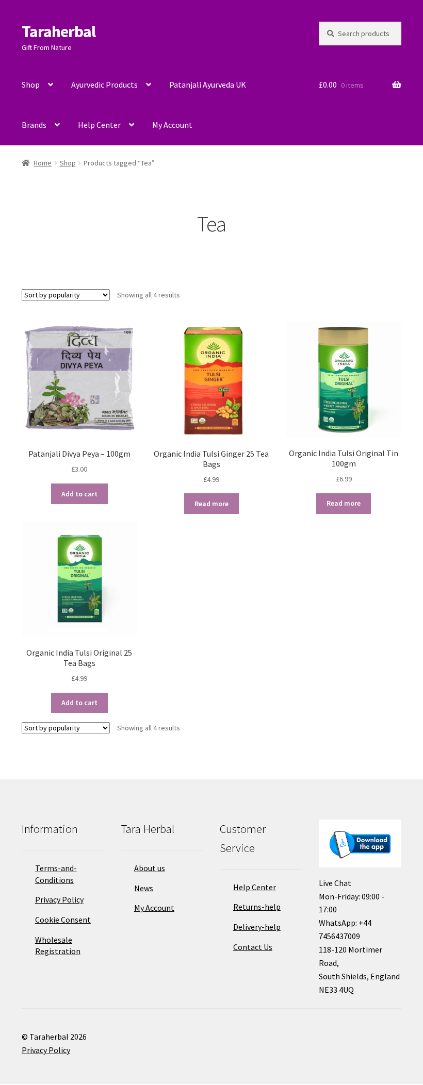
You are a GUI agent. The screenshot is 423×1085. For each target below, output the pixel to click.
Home (43, 163)
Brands (34, 125)
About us (149, 868)
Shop (31, 84)
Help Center (99, 125)
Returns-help (257, 907)
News (143, 888)
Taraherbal (58, 31)
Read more (211, 503)
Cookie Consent (63, 919)
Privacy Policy (59, 899)
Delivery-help (257, 927)
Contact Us (252, 947)
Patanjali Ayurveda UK (207, 84)
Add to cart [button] (79, 493)
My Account (172, 125)
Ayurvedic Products (104, 84)
